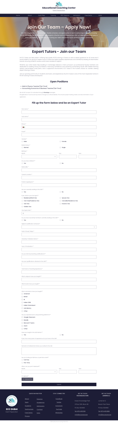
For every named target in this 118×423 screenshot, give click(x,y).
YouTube (59, 409)
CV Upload (25, 376)
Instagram (59, 406)
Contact (40, 409)
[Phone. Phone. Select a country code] (24, 127)
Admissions (40, 406)
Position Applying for (28, 182)
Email (23, 131)
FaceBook (59, 399)
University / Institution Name (30, 239)
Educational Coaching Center (59, 7)
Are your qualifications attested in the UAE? (34, 261)
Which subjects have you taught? (31, 276)
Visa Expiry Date (26, 210)
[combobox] (39, 156)
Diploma (39, 399)
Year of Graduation (27, 246)
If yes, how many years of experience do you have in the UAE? (39, 338)
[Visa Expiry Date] (23, 213)
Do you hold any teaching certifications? (34, 254)
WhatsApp (59, 413)
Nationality (25, 167)
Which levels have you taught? (31, 284)
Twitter (59, 402)
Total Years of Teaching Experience (32, 269)
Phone (24, 124)
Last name (25, 116)
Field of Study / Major (28, 231)
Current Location (27, 174)
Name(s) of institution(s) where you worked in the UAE (37, 346)
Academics (40, 402)
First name (25, 109)
